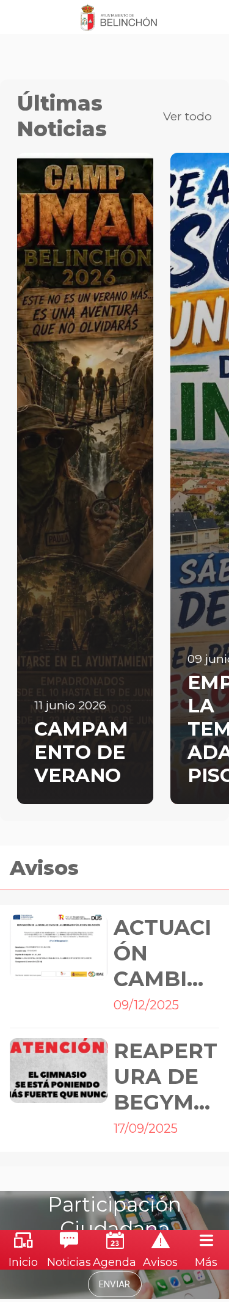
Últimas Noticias (62, 116)
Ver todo (187, 116)
